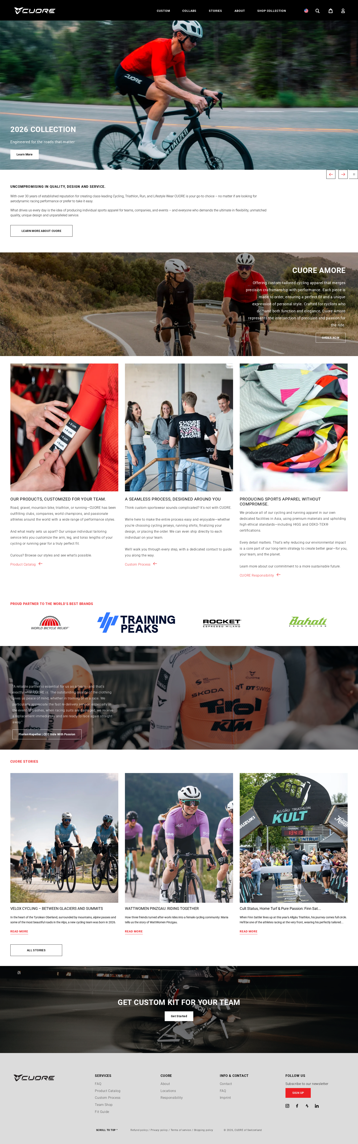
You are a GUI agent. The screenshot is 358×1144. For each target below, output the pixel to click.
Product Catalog (23, 564)
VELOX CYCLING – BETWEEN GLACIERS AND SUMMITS (56, 908)
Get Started (179, 1016)
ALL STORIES (36, 950)
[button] (163, 11)
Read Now (23, 154)
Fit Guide (102, 1112)
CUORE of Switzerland (248, 1130)
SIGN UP (298, 1092)
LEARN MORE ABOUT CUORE (41, 231)
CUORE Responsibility (257, 575)
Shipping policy (203, 1130)
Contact (226, 1084)
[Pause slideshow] (353, 174)
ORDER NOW (330, 337)
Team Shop (103, 1105)
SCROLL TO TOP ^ (106, 1130)
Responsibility (172, 1098)
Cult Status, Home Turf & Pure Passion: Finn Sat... (280, 908)
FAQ (98, 1084)
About (165, 1084)
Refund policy (139, 1130)
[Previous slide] (330, 174)
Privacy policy (159, 1130)
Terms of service (181, 1130)
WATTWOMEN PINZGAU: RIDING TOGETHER (162, 908)
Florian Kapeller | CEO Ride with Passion (47, 734)
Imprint (225, 1098)
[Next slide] (343, 174)
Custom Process (137, 564)
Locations (168, 1091)
